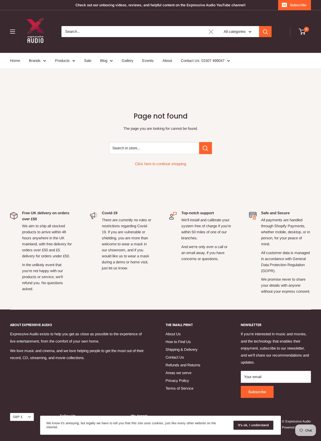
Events (148, 60)
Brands (35, 60)
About (167, 60)
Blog (103, 60)
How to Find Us (178, 342)
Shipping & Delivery (182, 349)
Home (15, 60)
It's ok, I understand (253, 425)
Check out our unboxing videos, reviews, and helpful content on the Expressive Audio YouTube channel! (160, 5)
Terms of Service (179, 388)
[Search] (265, 31)
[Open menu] (12, 32)
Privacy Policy (177, 380)
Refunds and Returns (183, 365)
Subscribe (298, 5)
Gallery (127, 60)
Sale (87, 60)
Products (62, 60)
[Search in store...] (205, 148)
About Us (173, 334)
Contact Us (175, 357)
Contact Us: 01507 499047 (202, 60)
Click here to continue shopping (160, 164)
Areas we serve (178, 373)
